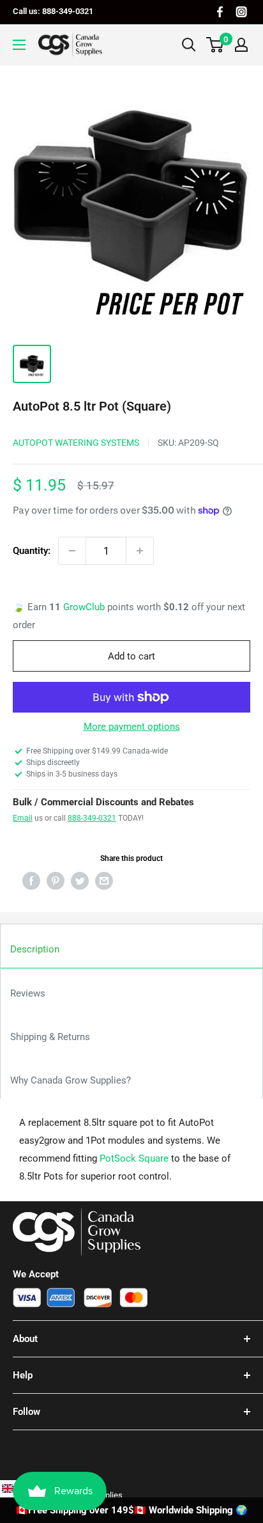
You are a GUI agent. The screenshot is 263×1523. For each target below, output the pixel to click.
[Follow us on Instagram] (241, 11)
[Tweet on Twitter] (80, 880)
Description (34, 949)
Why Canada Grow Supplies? (70, 1080)
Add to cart (131, 656)
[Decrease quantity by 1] (72, 550)
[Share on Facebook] (31, 880)
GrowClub (85, 607)
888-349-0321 (92, 818)
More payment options (132, 726)
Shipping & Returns (50, 1037)
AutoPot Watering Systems (76, 443)
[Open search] (189, 45)
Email (23, 818)
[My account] (241, 45)
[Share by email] (104, 880)
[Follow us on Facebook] (220, 11)
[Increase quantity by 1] (139, 550)
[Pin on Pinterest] (55, 880)
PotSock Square (134, 1158)
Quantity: (31, 550)
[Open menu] (19, 45)
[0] (215, 44)
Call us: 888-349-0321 (53, 11)
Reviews (27, 993)
